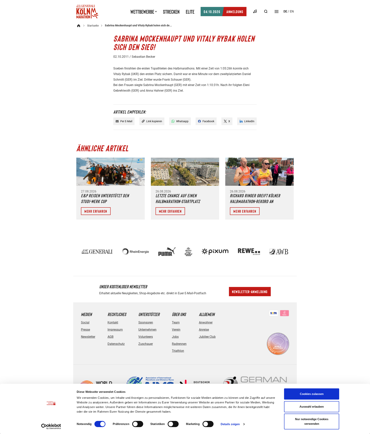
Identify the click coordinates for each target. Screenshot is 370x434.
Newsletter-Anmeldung (250, 291)
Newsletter (88, 337)
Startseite (93, 25)
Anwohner (206, 322)
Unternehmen (147, 329)
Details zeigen (230, 424)
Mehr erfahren (95, 211)
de (285, 11)
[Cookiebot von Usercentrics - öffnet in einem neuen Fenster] (51, 426)
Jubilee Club (207, 337)
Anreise (204, 329)
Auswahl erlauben (311, 406)
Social (85, 322)
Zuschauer (145, 344)
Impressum (115, 329)
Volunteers (145, 337)
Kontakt (113, 322)
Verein (176, 329)
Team (176, 322)
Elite (190, 11)
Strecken (171, 11)
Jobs (175, 337)
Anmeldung (223, 11)
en (292, 11)
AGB (111, 337)
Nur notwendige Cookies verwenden (311, 421)
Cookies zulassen (312, 394)
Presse (85, 329)
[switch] (137, 424)
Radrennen (179, 344)
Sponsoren (145, 322)
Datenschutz (116, 344)
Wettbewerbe (142, 11)
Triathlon (178, 351)
